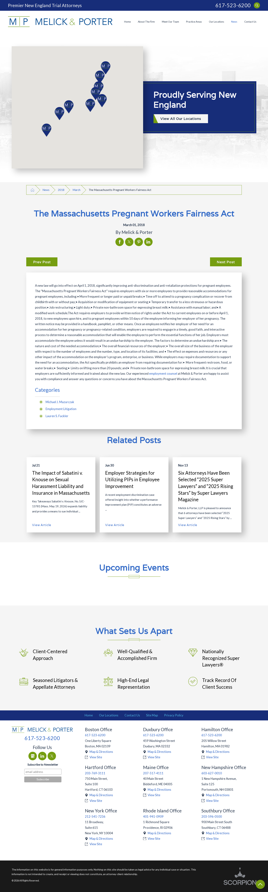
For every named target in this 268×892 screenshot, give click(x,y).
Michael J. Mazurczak (60, 402)
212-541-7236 (95, 816)
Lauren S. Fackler (57, 416)
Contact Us (250, 21)
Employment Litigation (61, 409)
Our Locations (216, 21)
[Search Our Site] (257, 5)
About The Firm (146, 21)
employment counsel (163, 373)
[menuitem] (127, 21)
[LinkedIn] (42, 756)
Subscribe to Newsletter (43, 764)
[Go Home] (32, 190)
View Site (96, 757)
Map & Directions (101, 752)
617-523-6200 (233, 5)
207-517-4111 (153, 773)
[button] (48, 130)
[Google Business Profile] (32, 756)
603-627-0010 (211, 773)
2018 (61, 189)
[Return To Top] (260, 884)
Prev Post (42, 262)
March (76, 189)
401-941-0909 (153, 816)
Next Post (226, 262)
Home (127, 21)
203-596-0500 (211, 816)
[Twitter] (52, 756)
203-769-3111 (95, 773)
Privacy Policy (173, 715)
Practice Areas (194, 21)
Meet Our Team (170, 21)
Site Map (152, 715)
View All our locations (180, 118)
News (234, 21)
